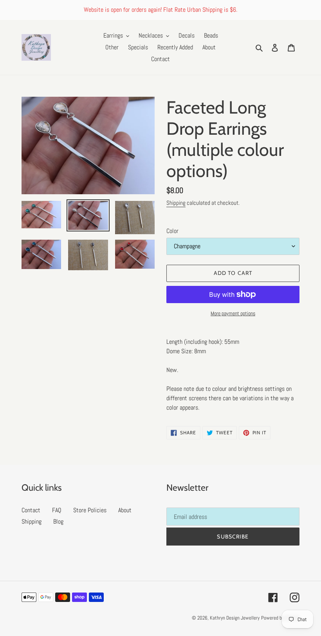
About (125, 510)
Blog (58, 521)
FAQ (56, 510)
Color (172, 231)
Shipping (176, 202)
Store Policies (89, 510)
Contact (31, 510)
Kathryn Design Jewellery (235, 617)
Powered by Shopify (280, 617)
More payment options (233, 313)
